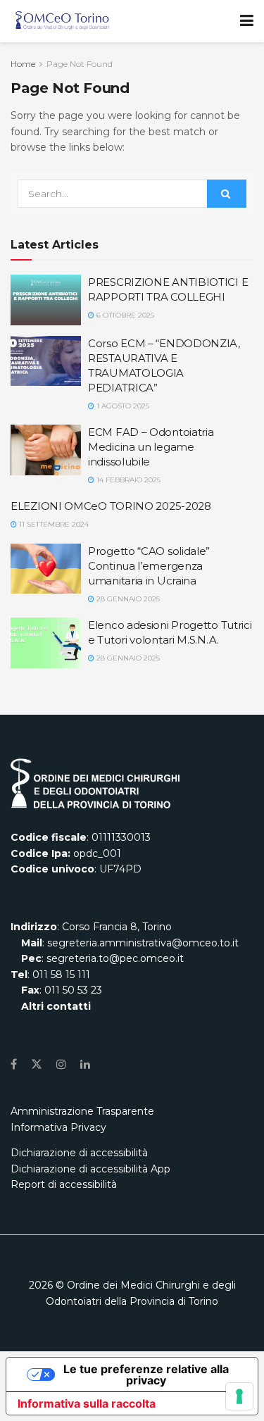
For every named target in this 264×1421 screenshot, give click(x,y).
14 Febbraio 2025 (127, 479)
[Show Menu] (246, 21)
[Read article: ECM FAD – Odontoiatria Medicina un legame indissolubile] (46, 450)
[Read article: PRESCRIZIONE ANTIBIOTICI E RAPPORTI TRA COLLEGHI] (46, 300)
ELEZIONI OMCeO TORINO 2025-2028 (111, 506)
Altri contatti (54, 1006)
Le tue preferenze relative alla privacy (146, 1374)
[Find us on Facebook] (14, 1064)
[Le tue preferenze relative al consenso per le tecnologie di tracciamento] (239, 1396)
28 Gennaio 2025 (127, 598)
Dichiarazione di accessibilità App (90, 1169)
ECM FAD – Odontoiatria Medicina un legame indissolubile (150, 446)
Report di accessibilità (64, 1184)
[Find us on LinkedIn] (85, 1064)
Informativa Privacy (58, 1127)
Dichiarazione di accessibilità (79, 1152)
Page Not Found (79, 63)
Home (23, 63)
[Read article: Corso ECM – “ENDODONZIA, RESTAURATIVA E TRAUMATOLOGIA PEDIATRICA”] (46, 361)
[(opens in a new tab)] (46, 643)
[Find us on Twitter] (36, 1064)
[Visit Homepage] (62, 21)
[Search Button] (226, 194)
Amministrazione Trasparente (82, 1111)
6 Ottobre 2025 (124, 315)
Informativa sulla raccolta (87, 1403)
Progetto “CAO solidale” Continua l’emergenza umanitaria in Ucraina (149, 565)
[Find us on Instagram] (61, 1064)
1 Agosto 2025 (121, 406)
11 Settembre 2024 (53, 524)
